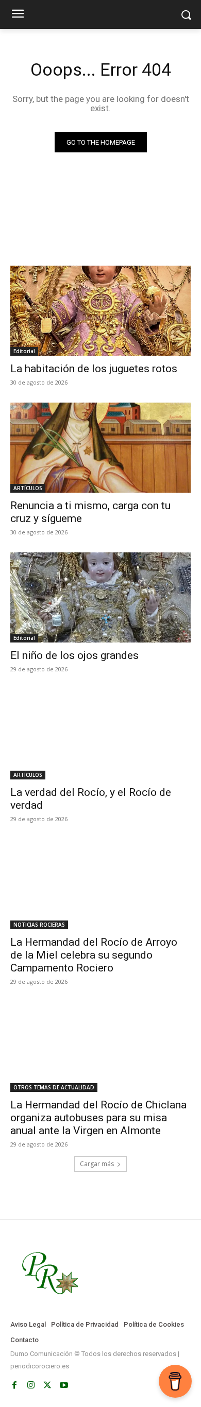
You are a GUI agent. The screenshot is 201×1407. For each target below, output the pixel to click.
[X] (47, 1385)
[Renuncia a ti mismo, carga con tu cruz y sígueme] (100, 448)
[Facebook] (14, 1385)
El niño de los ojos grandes (74, 655)
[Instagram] (31, 1385)
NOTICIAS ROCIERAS (39, 924)
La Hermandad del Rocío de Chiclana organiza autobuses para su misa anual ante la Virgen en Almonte (98, 1118)
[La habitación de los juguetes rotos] (100, 311)
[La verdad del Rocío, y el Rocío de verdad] (100, 734)
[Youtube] (64, 1385)
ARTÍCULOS (27, 488)
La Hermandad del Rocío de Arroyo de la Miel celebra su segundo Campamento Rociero (93, 955)
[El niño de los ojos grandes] (100, 597)
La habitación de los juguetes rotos (93, 368)
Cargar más (97, 1163)
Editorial (24, 351)
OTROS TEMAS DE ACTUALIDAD (53, 1087)
